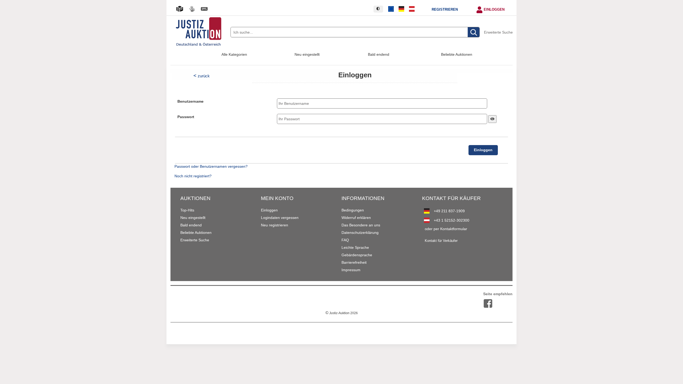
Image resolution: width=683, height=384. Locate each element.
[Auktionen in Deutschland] (401, 9)
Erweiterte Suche (498, 32)
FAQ (345, 240)
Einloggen (494, 9)
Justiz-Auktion (341, 313)
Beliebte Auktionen (456, 54)
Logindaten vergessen (280, 217)
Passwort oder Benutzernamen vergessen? (211, 167)
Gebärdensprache (357, 255)
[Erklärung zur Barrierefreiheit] (204, 9)
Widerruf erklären (356, 217)
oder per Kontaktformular (446, 229)
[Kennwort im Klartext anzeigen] (492, 119)
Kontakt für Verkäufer (441, 241)
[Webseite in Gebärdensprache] (191, 9)
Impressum (351, 270)
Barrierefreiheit (354, 262)
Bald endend (378, 54)
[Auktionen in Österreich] (412, 9)
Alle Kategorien (234, 54)
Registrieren (445, 9)
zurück (204, 76)
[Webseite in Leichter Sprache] (179, 9)
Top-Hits (187, 210)
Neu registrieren (274, 225)
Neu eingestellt (307, 54)
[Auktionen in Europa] (391, 9)
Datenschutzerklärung (360, 232)
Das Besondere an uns (361, 225)
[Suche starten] (473, 32)
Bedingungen (353, 210)
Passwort (185, 117)
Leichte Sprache (355, 247)
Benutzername (190, 101)
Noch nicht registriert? (193, 176)
